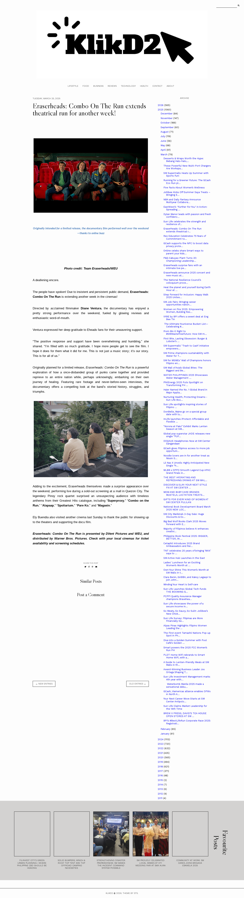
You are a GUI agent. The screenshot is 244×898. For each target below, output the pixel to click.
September (167, 127)
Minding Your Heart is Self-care (180, 584)
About (170, 86)
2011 (160, 798)
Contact (157, 86)
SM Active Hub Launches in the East (184, 558)
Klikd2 (109, 893)
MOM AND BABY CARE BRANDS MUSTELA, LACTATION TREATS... (184, 493)
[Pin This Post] (92, 566)
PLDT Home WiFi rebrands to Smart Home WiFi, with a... (184, 656)
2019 (161, 762)
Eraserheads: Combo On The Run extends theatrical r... (182, 230)
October (166, 122)
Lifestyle (73, 86)
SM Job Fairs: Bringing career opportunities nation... (179, 303)
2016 (161, 775)
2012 (161, 793)
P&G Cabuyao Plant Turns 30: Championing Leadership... (180, 259)
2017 (161, 771)
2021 (161, 753)
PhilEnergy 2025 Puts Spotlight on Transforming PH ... (183, 384)
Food (86, 86)
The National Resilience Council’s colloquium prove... (182, 281)
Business (98, 86)
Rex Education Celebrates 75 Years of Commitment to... (184, 237)
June (164, 141)
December (167, 113)
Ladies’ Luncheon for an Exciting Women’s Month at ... (181, 564)
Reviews (112, 86)
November (167, 118)
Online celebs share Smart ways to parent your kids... (183, 252)
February (166, 729)
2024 (161, 739)
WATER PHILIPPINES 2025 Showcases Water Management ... (185, 376)
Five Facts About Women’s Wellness (184, 187)
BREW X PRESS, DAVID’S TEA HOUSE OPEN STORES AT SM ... (184, 715)
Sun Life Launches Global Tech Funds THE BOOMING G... (184, 590)
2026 (161, 105)
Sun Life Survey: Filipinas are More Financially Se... (183, 619)
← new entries (44, 683)
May (163, 145)
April (163, 150)
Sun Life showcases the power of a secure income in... (183, 605)
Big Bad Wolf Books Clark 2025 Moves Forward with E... (184, 523)
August (165, 131)
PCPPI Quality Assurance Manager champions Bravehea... (182, 597)
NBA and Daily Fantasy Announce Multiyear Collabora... (182, 201)
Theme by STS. (130, 893)
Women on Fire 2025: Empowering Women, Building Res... (183, 310)
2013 (161, 789)
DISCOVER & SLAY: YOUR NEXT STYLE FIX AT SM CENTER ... (185, 486)
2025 (161, 109)
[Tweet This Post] (85, 566)
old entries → (137, 683)
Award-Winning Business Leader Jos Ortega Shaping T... (184, 671)
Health (144, 86)
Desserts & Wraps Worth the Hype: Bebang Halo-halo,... (183, 160)
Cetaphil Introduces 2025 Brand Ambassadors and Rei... (181, 545)
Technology (128, 86)
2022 (161, 748)
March (164, 154)
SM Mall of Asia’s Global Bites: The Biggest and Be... (182, 369)
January (165, 733)
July (163, 136)
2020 (161, 757)
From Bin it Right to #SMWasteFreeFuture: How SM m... (185, 332)
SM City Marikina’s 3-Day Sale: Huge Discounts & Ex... (183, 515)
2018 (161, 766)
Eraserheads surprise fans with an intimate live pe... (182, 266)
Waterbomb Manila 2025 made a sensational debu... (183, 685)
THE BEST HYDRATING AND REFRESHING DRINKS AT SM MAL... (185, 479)
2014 (161, 784)
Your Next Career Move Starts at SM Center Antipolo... (184, 700)
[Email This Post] (96, 566)
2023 (161, 744)
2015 (161, 780)
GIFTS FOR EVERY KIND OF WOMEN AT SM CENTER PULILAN (185, 501)
